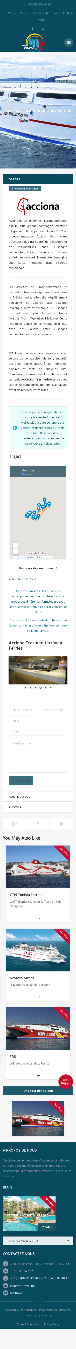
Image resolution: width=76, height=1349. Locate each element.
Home (7, 57)
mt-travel (16, 1293)
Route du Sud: (20, 796)
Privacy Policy (51, 1324)
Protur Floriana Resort (27, 1214)
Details (14, 179)
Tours (18, 57)
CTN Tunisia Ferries (26, 895)
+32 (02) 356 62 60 (22, 1271)
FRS (13, 1056)
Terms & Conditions (28, 1324)
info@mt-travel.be (22, 1286)
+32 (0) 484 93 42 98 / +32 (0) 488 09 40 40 (39, 1278)
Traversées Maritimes (25, 188)
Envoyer (23, 780)
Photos (15, 807)
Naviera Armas (22, 978)
